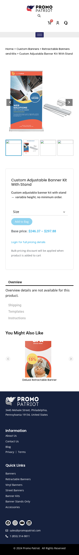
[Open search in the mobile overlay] (39, 15)
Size (16, 211)
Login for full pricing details (28, 242)
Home (10, 49)
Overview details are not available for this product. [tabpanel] (38, 293)
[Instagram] (15, 522)
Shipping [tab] (14, 305)
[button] (69, 102)
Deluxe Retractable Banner (39, 380)
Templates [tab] (16, 311)
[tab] (39, 301)
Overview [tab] (15, 282)
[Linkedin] (29, 522)
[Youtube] (22, 522)
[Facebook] (8, 522)
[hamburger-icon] (39, 34)
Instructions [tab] (17, 318)
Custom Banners (28, 49)
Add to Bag (22, 221)
